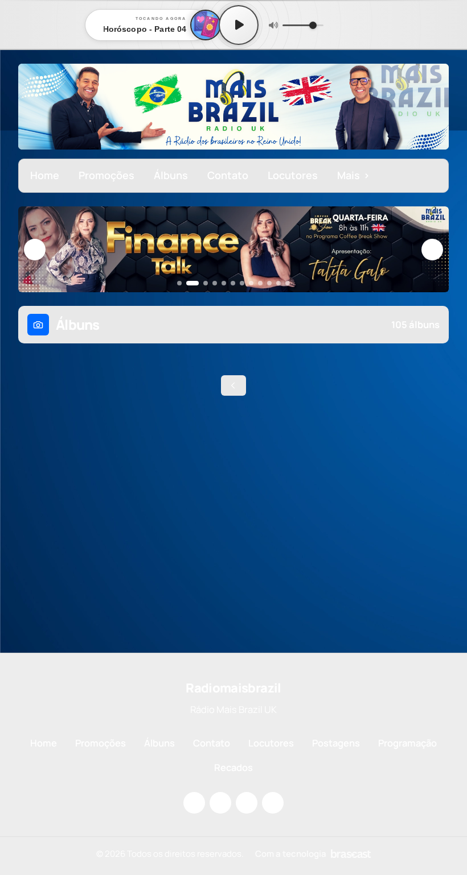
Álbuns (171, 175)
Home (44, 175)
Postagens (336, 742)
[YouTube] (246, 803)
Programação (407, 742)
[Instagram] (194, 803)
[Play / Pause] (239, 25)
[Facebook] (220, 803)
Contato (227, 175)
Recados (233, 767)
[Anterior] (35, 249)
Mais (353, 175)
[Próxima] (432, 249)
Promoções (106, 175)
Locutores (293, 175)
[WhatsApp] (273, 803)
